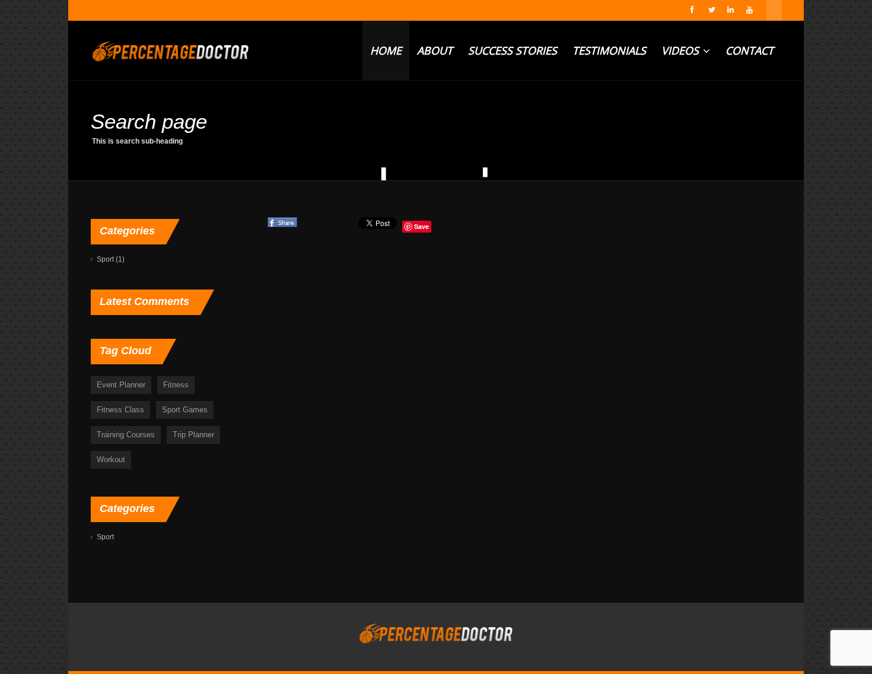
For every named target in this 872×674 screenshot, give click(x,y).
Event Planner (121, 384)
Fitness (176, 384)
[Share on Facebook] (283, 226)
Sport (105, 259)
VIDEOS (681, 50)
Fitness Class (120, 409)
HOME (386, 50)
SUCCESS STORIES (512, 50)
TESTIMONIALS (609, 50)
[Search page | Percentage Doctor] (170, 50)
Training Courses (126, 434)
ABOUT (435, 50)
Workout (111, 459)
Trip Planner (193, 434)
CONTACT (749, 50)
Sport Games (185, 409)
